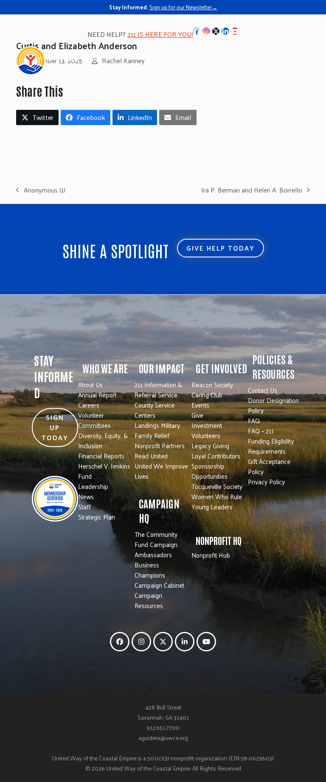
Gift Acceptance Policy (269, 466)
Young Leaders (212, 506)
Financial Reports (101, 455)
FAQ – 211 (261, 430)
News (86, 496)
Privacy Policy (266, 481)
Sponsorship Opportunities (209, 471)
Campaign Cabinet (159, 585)
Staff (84, 506)
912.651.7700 (163, 727)
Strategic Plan (96, 516)
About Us (90, 384)
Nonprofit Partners (160, 445)
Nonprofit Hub (210, 555)
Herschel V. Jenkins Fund (104, 471)
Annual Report (97, 394)
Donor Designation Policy (273, 405)
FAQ (254, 420)
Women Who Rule (216, 496)
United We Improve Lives (161, 471)
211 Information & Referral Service (158, 389)
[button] (313, 48)
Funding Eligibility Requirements (271, 446)
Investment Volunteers (206, 430)
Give (197, 415)
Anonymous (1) (40, 190)
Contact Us (262, 390)
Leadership (93, 486)
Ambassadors (153, 554)
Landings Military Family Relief (157, 430)
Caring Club (206, 394)
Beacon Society (212, 384)
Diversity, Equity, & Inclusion (103, 440)
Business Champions (150, 570)
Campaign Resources (149, 600)
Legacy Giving (210, 445)
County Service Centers (154, 410)
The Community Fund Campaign (156, 539)
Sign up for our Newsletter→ (183, 7)
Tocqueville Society (216, 486)
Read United (151, 455)
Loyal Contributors (215, 455)
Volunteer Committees (94, 420)
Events (200, 405)
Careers (88, 405)
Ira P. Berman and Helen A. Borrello (251, 190)
